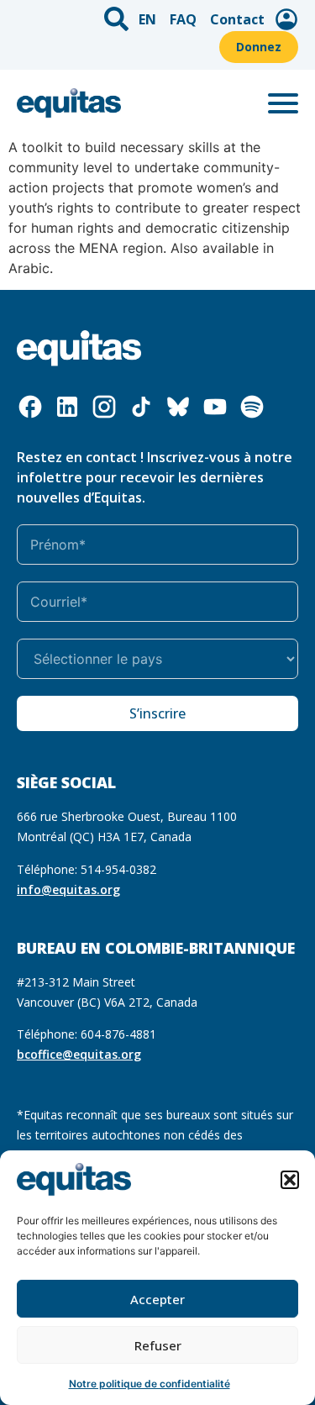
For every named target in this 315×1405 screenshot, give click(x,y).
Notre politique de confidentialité (149, 1383)
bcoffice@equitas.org (79, 1054)
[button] (289, 1179)
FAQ (183, 19)
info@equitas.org (68, 889)
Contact (237, 19)
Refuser (157, 1345)
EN (147, 19)
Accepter (157, 1299)
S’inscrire (157, 713)
